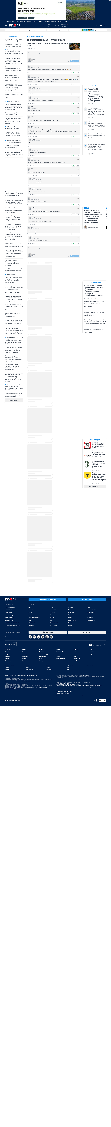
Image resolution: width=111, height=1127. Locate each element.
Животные (32, 623)
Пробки (56, 25)
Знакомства (27, 21)
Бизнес (31, 610)
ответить (31, 72)
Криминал (53, 610)
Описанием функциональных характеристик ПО (67, 684)
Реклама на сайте (10, 607)
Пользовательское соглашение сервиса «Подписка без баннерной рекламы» (74, 695)
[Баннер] (88, 30)
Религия (70, 623)
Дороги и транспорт (34, 617)
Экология (89, 615)
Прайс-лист (8, 610)
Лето (51, 615)
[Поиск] (97, 25)
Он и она (70, 607)
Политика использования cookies (64, 691)
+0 (73, 72)
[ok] (38, 637)
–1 (78, 84)
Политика (71, 612)
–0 (78, 72)
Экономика (90, 617)
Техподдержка (9, 620)
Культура (52, 612)
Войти (33, 60)
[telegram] (30, 637)
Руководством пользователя (63, 683)
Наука (51, 620)
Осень (70, 610)
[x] (47, 637)
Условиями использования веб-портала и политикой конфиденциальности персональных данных (79, 685)
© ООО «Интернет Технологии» (12, 700)
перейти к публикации (36, 36)
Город (30, 615)
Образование (53, 625)
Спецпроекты (91, 620)
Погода (35, 21)
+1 (73, 175)
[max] (42, 637)
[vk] (34, 637)
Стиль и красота (91, 610)
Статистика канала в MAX (12, 625)
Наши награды (9, 615)
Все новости (14, 36)
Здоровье (31, 625)
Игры (65, 21)
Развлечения (72, 620)
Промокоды (19, 21)
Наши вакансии (9, 617)
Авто (30, 607)
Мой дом (52, 617)
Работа (70, 617)
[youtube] (51, 637)
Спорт (88, 607)
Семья (70, 625)
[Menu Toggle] (6, 25)
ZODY (61, 21)
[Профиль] (105, 25)
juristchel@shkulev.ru (42, 687)
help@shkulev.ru (15, 688)
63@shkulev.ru (22, 686)
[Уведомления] (101, 25)
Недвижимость (9, 21)
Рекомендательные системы (63, 693)
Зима (51, 607)
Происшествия (72, 615)
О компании (8, 612)
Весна (30, 612)
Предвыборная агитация (12, 623)
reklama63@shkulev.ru (84, 675)
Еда (30, 620)
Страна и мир (90, 612)
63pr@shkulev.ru (78, 680)
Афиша (40, 21)
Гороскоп (47, 21)
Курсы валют (55, 21)
